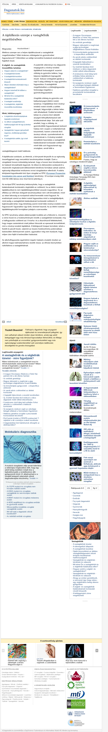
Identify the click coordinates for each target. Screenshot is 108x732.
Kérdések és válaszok (92, 21)
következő (60, 322)
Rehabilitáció (54, 695)
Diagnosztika (31, 21)
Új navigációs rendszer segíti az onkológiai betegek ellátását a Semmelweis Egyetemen (20, 410)
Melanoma (27, 697)
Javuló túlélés (90, 344)
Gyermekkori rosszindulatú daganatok (14, 688)
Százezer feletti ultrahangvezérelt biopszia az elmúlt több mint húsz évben (92, 330)
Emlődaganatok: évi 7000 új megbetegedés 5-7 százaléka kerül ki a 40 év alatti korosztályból (85, 447)
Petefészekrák (61, 25)
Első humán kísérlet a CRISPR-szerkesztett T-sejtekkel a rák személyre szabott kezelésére (21, 419)
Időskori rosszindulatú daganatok (12, 695)
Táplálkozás (38, 697)
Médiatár (78, 21)
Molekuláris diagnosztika (20, 431)
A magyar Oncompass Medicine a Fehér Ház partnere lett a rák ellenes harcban (20, 375)
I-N (88, 488)
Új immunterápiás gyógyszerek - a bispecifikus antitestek (86, 53)
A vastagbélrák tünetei (12, 74)
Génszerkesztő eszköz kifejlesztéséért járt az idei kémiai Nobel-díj (92, 420)
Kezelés (41, 21)
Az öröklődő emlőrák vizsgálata (19, 516)
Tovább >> (25, 368)
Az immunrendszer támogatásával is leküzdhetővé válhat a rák (92, 259)
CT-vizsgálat (38, 672)
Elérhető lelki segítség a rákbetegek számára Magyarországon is (17, 663)
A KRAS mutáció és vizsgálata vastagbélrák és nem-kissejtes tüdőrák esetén (21, 493)
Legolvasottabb (90, 31)
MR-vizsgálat (38, 676)
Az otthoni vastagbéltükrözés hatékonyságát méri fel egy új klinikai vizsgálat (17, 124)
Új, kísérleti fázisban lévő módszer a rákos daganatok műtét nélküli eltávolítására (19, 399)
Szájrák (26, 699)
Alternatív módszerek (57, 691)
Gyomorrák (77, 507)
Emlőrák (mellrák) (22, 684)
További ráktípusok (87, 25)
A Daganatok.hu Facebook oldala (48, 4)
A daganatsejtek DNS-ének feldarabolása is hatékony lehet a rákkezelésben (91, 392)
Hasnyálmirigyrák (80, 509)
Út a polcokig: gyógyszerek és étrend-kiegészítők (92, 155)
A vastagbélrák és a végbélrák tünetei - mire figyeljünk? (21, 357)
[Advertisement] (89, 618)
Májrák (11, 697)
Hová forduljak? (66, 21)
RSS (68, 4)
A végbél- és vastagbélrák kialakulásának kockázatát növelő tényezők (84, 589)
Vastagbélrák (13, 701)
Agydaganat (78, 493)
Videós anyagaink (26, 4)
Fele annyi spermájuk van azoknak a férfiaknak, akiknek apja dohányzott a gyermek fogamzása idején (85, 462)
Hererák (76, 512)
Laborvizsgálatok (39, 674)
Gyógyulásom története (9, 676)
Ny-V (95, 488)
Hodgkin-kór (78, 515)
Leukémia (73, 25)
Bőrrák (13, 684)
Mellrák (16, 672)
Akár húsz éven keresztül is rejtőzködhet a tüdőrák (76, 662)
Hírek (14, 4)
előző (9, 322)
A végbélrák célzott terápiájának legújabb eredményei (89, 132)
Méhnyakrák (18, 697)
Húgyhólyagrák (79, 518)
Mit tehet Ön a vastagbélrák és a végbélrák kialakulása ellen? (86, 565)
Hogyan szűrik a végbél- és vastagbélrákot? (84, 570)
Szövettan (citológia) (40, 679)
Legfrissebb (76, 31)
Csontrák (76, 496)
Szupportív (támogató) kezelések (45, 693)
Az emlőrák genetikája (11, 379)
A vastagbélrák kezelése (13, 76)
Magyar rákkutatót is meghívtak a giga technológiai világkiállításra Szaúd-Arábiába (20, 382)
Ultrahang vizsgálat (40, 681)
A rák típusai (19, 21)
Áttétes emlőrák (91, 198)
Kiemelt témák (7, 21)
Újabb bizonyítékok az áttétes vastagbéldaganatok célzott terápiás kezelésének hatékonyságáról (85, 554)
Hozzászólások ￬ (23, 48)
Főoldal (5, 4)
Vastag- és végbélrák (30, 25)
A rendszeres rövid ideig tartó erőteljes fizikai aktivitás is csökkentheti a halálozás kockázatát (20, 404)
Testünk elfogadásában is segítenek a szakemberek (47, 662)
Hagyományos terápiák (41, 688)
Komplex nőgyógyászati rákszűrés (90, 119)
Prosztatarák (47, 25)
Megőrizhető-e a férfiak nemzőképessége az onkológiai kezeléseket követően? (84, 273)
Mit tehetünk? (52, 21)
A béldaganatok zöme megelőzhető (82, 594)
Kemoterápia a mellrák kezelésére (92, 142)
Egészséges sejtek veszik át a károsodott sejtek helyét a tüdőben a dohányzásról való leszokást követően (85, 377)
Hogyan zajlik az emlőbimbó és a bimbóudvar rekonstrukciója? (91, 247)
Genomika (60, 672)
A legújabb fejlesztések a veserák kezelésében (21, 395)
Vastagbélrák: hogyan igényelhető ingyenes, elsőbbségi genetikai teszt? (16, 133)
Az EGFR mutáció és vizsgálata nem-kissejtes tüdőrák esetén (21, 488)
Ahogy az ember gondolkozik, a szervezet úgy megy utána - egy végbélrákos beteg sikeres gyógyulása (85, 581)
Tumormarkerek (54, 679)
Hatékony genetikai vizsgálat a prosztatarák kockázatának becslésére (20, 415)
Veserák (21, 701)
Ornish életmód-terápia (9, 674)
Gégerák (76, 504)
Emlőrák (15, 25)
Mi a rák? (21, 676)
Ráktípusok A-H (77, 488)
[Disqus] (34, 287)
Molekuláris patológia (53, 674)
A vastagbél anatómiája (12, 101)
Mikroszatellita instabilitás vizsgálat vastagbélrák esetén (20, 508)
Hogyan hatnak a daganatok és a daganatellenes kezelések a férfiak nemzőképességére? (85, 303)
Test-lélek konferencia (17, 659)
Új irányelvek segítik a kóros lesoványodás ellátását (90, 169)
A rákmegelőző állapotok (83, 546)
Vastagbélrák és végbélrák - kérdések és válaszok (84, 561)
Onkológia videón (7, 672)
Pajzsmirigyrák (6, 699)
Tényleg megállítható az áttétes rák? (90, 403)
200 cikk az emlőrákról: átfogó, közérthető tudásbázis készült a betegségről (92, 433)
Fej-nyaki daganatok (81, 501)
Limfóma (4, 697)
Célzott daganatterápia (41, 691)
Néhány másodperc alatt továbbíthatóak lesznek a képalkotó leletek (91, 363)
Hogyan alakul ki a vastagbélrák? (16, 71)
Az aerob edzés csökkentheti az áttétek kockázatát (85, 58)
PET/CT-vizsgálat (49, 676)
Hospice (20, 674)
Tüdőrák (5, 25)
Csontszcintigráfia (49, 672)
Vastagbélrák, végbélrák (31, 29)
